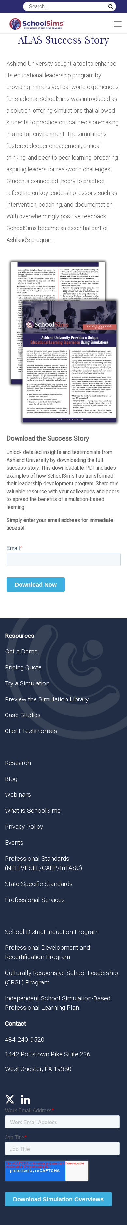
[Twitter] (10, 1099)
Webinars (18, 794)
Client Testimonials (31, 731)
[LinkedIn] (25, 1099)
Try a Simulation (27, 683)
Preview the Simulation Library (47, 699)
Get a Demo (21, 651)
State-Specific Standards (39, 883)
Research (18, 763)
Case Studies (23, 715)
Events (14, 842)
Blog (11, 779)
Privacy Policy (24, 826)
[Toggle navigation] (118, 24)
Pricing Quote (23, 667)
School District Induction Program (52, 931)
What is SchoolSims (33, 810)
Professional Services (35, 899)
